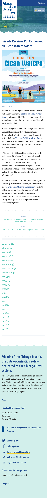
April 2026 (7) (7, 260)
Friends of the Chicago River (18, 451)
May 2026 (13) (7, 256)
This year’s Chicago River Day (27, 138)
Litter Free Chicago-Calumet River (22, 187)
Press (4, 400)
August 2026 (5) (8, 244)
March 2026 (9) (8, 264)
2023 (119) (6, 284)
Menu (41, 2)
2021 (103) (6, 292)
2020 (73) (5, 296)
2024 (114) (6, 280)
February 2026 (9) (9, 268)
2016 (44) (5, 313)
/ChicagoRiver (13, 446)
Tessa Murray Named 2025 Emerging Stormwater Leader (23, 227)
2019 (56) (5, 300)
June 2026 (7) (7, 252)
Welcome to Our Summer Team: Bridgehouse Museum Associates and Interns (23, 218)
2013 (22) (5, 325)
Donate (40, 10)
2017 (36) (5, 308)
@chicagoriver (13, 440)
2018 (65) (5, 305)
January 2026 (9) (8, 272)
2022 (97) (5, 288)
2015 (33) (5, 317)
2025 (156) (6, 276)
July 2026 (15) (7, 248)
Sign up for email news (16, 462)
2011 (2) (5, 329)
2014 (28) (5, 321)
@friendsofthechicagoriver (18, 457)
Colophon (6, 483)
